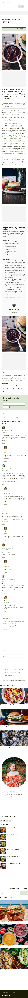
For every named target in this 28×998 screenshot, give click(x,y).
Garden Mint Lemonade (12, 856)
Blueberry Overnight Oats (7, 747)
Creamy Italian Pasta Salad (13, 849)
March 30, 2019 (8, 452)
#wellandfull (13, 312)
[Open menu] (25, 3)
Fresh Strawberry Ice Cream (13, 863)
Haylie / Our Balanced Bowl (9, 579)
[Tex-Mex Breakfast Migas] (3, 837)
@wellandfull (15, 311)
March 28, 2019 (6, 432)
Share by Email (6, 301)
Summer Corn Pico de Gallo (7, 705)
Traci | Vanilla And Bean (8, 431)
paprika (22, 411)
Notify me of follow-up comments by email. (15, 669)
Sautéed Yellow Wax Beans (13, 842)
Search (21, 6)
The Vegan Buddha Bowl (5, 969)
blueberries (15, 411)
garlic (19, 411)
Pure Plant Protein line (15, 138)
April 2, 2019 (7, 533)
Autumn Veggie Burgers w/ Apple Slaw (10, 726)
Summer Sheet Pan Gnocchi (13, 827)
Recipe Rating (6, 626)
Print (5, 225)
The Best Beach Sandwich (6, 921)
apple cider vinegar (8, 411)
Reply (3, 443)
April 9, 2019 (5, 581)
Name (5, 650)
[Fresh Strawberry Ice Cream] (3, 866)
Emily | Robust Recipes (7, 548)
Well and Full (7, 3)
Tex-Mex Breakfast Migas (13, 834)
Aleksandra (5, 511)
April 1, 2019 (5, 470)
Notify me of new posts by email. (12, 672)
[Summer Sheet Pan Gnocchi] (3, 830)
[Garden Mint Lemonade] (3, 859)
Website (5, 663)
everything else (7, 24)
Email (5, 656)
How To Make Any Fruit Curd (6, 945)
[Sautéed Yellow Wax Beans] (3, 844)
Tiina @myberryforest (7, 469)
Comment (6, 629)
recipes (12, 24)
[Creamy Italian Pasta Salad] (3, 851)
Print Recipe (20, 28)
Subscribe (6, 407)
